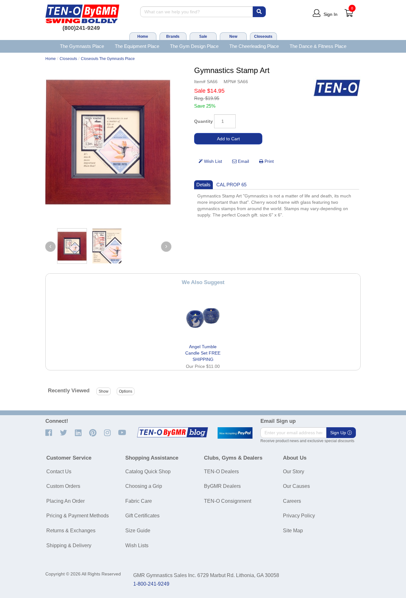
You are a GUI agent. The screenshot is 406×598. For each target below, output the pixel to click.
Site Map (293, 530)
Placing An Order (65, 501)
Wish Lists (136, 545)
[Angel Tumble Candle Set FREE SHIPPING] (203, 317)
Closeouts (263, 36)
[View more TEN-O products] (337, 88)
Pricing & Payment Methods (77, 515)
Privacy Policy (299, 515)
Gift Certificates (142, 515)
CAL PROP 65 (231, 184)
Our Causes (296, 486)
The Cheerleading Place (254, 46)
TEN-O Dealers (221, 471)
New (233, 36)
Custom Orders (63, 486)
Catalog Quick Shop (148, 471)
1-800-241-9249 (151, 584)
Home (142, 36)
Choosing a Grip (143, 486)
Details (203, 184)
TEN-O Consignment (227, 501)
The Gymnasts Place (82, 46)
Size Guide (137, 530)
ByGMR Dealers (222, 486)
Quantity (203, 121)
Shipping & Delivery (68, 545)
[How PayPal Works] (235, 433)
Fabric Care (138, 501)
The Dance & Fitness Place (318, 46)
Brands (173, 36)
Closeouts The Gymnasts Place (108, 58)
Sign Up (338, 432)
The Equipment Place (137, 46)
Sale (203, 36)
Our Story (293, 471)
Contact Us (58, 471)
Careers (292, 501)
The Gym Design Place (194, 46)
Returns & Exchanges (70, 530)
